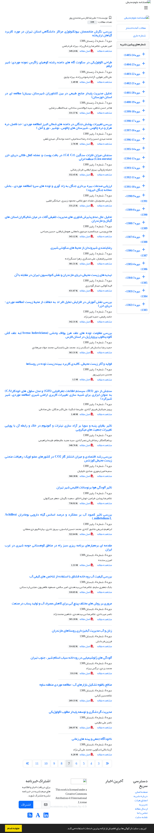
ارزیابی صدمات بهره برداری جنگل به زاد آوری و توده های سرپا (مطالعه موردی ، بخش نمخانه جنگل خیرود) (58, 188)
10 (46, 764)
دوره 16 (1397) (132, 130)
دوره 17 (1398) (132, 121)
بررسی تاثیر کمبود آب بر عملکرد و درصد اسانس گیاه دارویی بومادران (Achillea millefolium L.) (58, 516)
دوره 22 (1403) (132, 74)
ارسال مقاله (141, 808)
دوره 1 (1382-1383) (136, 307)
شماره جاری (139, 35)
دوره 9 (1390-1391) (136, 198)
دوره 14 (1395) (132, 149)
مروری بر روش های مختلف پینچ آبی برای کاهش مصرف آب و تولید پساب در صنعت (62, 603)
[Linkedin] (46, 816)
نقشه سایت (141, 817)
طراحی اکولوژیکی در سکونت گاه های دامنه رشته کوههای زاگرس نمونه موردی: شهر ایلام (58, 64)
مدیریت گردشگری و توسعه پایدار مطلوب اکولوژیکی (80, 712)
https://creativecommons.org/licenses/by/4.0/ (59, 806)
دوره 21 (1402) (132, 83)
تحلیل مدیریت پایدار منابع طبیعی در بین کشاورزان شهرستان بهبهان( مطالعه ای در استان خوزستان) (58, 95)
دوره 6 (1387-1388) (136, 239)
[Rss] (30, 816)
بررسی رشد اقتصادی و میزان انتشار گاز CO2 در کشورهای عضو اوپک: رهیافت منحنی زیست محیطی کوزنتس (58, 458)
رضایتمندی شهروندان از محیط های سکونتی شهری (81, 248)
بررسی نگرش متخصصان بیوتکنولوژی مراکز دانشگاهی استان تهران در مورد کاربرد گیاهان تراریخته (58, 33)
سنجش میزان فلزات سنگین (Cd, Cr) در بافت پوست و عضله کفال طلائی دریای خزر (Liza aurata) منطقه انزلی (58, 157)
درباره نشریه (141, 796)
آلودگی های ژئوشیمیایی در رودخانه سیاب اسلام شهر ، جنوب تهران (71, 658)
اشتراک (26, 805)
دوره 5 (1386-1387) (136, 253)
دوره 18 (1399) (132, 111)
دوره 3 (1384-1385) (136, 280)
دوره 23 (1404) (132, 64)
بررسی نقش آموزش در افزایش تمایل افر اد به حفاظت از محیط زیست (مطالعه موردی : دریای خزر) (58, 304)
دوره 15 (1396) (132, 139)
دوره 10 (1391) (132, 186)
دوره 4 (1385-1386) (136, 266)
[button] (65, 828)
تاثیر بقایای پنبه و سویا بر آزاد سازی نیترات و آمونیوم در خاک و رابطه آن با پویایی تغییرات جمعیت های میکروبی (58, 427)
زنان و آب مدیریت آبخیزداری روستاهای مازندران (82, 631)
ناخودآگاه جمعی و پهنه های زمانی (92, 739)
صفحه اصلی (141, 792)
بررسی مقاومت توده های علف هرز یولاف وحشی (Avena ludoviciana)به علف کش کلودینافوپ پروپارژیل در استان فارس (58, 335)
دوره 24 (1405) (132, 55)
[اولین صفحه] (107, 763)
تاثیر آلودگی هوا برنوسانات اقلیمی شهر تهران (84, 487)
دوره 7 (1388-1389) (136, 226)
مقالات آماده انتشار (136, 28)
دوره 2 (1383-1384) (136, 294)
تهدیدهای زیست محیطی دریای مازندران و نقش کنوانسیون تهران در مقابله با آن (63, 275)
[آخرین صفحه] (27, 763)
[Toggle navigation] (78, 8)
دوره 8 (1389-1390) (136, 212)
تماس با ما (142, 813)
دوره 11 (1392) (132, 177)
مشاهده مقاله (104, 51)
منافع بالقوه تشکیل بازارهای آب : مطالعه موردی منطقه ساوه (76, 685)
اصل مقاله (80, 51)
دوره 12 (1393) (132, 168)
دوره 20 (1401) (132, 92)
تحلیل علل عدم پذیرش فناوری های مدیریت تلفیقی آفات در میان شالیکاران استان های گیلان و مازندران (58, 219)
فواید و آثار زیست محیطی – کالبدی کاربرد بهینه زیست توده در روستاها (69, 364)
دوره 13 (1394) (132, 158)
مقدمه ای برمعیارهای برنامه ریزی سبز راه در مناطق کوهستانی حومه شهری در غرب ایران (58, 547)
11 (36, 764)
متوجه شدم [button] (13, 828)
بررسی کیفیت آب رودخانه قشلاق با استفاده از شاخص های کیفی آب (70, 576)
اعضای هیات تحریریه (141, 802)
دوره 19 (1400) (132, 102)
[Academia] (38, 816)
